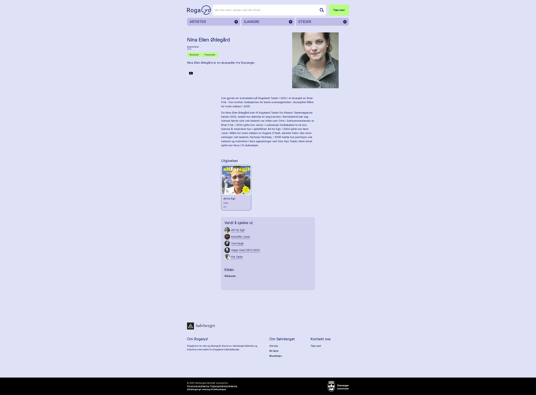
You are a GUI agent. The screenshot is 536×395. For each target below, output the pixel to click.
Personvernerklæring (198, 386)
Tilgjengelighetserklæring (223, 386)
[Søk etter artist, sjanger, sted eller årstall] (321, 10)
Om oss (273, 345)
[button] (315, 60)
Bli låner (274, 350)
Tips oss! (339, 10)
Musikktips (275, 355)
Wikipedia (230, 276)
